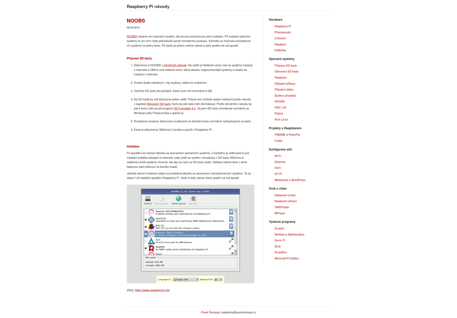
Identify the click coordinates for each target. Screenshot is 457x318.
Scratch (279, 228)
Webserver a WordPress (290, 180)
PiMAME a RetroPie (287, 134)
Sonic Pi (280, 240)
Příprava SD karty (286, 65)
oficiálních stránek (175, 65)
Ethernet (280, 162)
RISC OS (280, 107)
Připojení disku (284, 89)
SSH (278, 168)
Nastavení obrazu (286, 201)
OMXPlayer (282, 207)
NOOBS (132, 36)
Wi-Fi (278, 156)
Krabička (280, 50)
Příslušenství (283, 32)
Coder (278, 141)
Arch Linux (281, 119)
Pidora (279, 113)
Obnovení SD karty (158, 104)
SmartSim (281, 252)
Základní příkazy (285, 83)
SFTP (278, 174)
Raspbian (281, 77)
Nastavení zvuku (285, 195)
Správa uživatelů (285, 95)
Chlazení (280, 38)
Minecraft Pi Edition (287, 258)
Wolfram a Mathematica (289, 234)
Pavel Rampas (210, 312)
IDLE (278, 246)
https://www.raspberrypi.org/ (152, 290)
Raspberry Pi (283, 26)
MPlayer (280, 213)
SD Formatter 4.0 (184, 108)
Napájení (280, 44)
